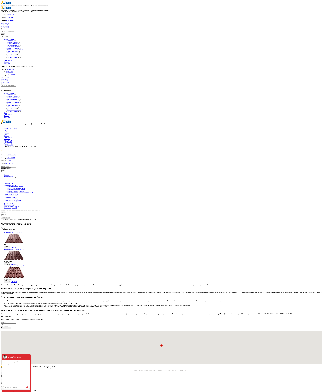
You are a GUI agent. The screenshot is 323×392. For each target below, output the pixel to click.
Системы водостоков (13, 45)
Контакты (7, 63)
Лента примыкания (13, 51)
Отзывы (6, 62)
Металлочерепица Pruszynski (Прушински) (20, 192)
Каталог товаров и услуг (11, 128)
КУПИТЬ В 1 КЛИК (7, 247)
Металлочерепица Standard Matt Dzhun (15, 249)
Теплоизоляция (11, 54)
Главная (6, 126)
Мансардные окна (12, 52)
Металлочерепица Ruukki (15, 186)
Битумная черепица (13, 46)
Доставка (6, 133)
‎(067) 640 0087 (10, 20)
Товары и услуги (9, 39)
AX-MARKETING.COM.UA (180, 370)
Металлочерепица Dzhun (15, 191)
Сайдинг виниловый (13, 48)
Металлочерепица (12, 42)
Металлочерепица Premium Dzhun (13, 232)
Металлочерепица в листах (16, 189)
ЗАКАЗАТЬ (14, 247)
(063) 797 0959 (9, 17)
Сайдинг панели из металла (15, 49)
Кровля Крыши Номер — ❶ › (147, 370)
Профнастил (11, 40)
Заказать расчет (5, 217)
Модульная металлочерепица (16, 188)
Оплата (6, 131)
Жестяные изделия (12, 57)
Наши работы (8, 60)
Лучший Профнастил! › (164, 370)
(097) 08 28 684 (5, 27)
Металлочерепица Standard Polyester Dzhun (16, 266)
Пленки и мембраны (13, 43)
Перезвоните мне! (5, 328)
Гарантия (6, 130)
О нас (5, 59)
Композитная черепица (14, 56)
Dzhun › (136, 370)
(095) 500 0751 (10, 14)
